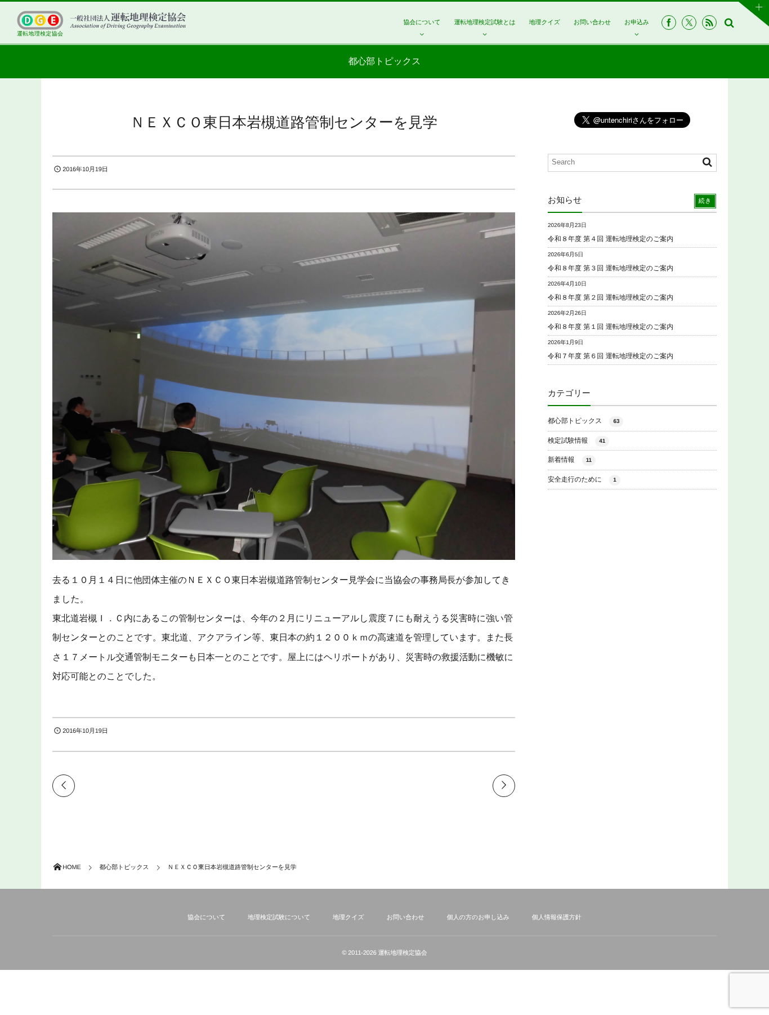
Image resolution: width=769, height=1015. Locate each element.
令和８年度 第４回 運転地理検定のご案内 (610, 239)
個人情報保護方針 (557, 917)
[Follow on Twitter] (689, 22)
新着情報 (570, 460)
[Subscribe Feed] (709, 22)
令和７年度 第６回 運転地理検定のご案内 (610, 356)
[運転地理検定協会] (101, 20)
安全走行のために (582, 479)
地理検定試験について (279, 917)
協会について (421, 22)
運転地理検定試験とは (485, 22)
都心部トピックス (583, 421)
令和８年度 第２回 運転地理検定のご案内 (610, 297)
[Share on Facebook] (668, 22)
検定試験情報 (576, 440)
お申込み (636, 22)
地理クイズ (544, 22)
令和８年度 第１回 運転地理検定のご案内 (610, 327)
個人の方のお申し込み (478, 917)
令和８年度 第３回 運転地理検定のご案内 (610, 268)
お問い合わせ (592, 22)
